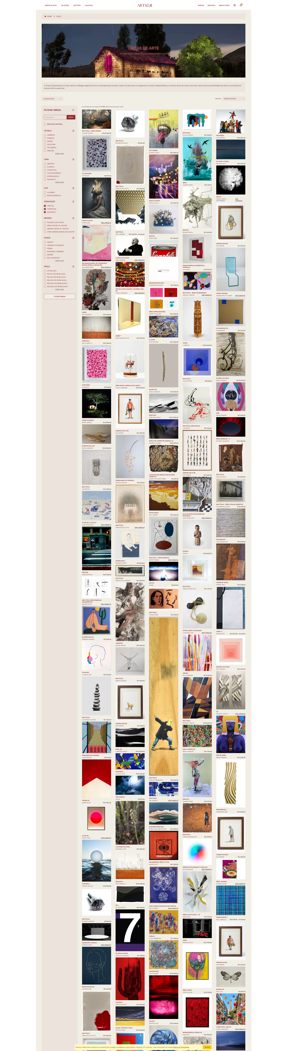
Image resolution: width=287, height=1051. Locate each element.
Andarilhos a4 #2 (122, 431)
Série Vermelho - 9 (223, 439)
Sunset (118, 336)
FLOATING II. (86, 884)
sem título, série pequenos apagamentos (91, 601)
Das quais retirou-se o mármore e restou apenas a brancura (94, 264)
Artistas (77, 5)
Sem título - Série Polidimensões (194, 293)
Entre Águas (153, 513)
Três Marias (120, 797)
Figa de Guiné (221, 755)
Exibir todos (59, 154)
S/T (217, 712)
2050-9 (218, 197)
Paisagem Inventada (156, 827)
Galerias (89, 5)
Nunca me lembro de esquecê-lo (161, 441)
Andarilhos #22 (222, 243)
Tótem (185, 343)
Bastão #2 (153, 389)
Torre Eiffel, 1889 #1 (223, 1027)
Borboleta (220, 989)
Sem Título (119, 232)
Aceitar (207, 1047)
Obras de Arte (51, 5)
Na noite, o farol (222, 161)
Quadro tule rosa (223, 667)
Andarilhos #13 (121, 723)
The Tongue (153, 150)
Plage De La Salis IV (89, 522)
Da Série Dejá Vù (88, 637)
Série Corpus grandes (157, 312)
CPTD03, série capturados (192, 630)
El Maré (152, 340)
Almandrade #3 (222, 328)
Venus (84, 312)
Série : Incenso (221, 881)
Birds (185, 183)
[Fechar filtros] (73, 110)
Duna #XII (152, 415)
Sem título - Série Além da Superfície (229, 504)
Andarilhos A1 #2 (189, 473)
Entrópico (119, 772)
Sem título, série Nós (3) (191, 426)
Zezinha (185, 551)
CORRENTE (119, 643)
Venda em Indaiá (88, 420)
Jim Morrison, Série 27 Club (159, 862)
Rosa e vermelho (189, 749)
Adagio (185, 673)
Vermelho (85, 800)
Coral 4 (219, 631)
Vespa (185, 940)
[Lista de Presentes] (234, 5)
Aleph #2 (85, 836)
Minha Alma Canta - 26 (191, 915)
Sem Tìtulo (153, 612)
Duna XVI (119, 749)
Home (49, 16)
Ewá (217, 413)
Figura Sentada (222, 293)
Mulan (151, 583)
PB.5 (117, 905)
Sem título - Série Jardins (91, 131)
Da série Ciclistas (222, 378)
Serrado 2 (119, 881)
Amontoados (154, 971)
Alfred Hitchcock (122, 258)
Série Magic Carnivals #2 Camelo (128, 385)
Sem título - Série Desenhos (159, 558)
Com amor (86, 385)
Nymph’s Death (87, 221)
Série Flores (187, 990)
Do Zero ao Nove (122, 953)
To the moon (86, 173)
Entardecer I (221, 539)
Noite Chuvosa (154, 201)
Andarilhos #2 (221, 962)
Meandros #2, (221, 810)
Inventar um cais (88, 446)
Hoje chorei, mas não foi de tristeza (162, 906)
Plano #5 (85, 672)
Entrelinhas (120, 561)
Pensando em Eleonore (90, 755)
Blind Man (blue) (88, 987)
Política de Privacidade (181, 1047)
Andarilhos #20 (222, 855)
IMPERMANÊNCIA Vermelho (192, 1032)
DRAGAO (186, 230)
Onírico (152, 936)
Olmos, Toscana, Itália (124, 1028)
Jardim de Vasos (222, 582)
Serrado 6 (86, 341)
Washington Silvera (156, 283)
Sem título (86, 487)
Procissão (220, 135)
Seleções (65, 5)
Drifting (85, 572)
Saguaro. (119, 1002)
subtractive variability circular (195, 867)
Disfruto (186, 799)
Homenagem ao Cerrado (125, 480)
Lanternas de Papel (123, 847)
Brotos (151, 236)
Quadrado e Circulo (89, 943)
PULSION (152, 1021)
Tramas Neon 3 (221, 917)
